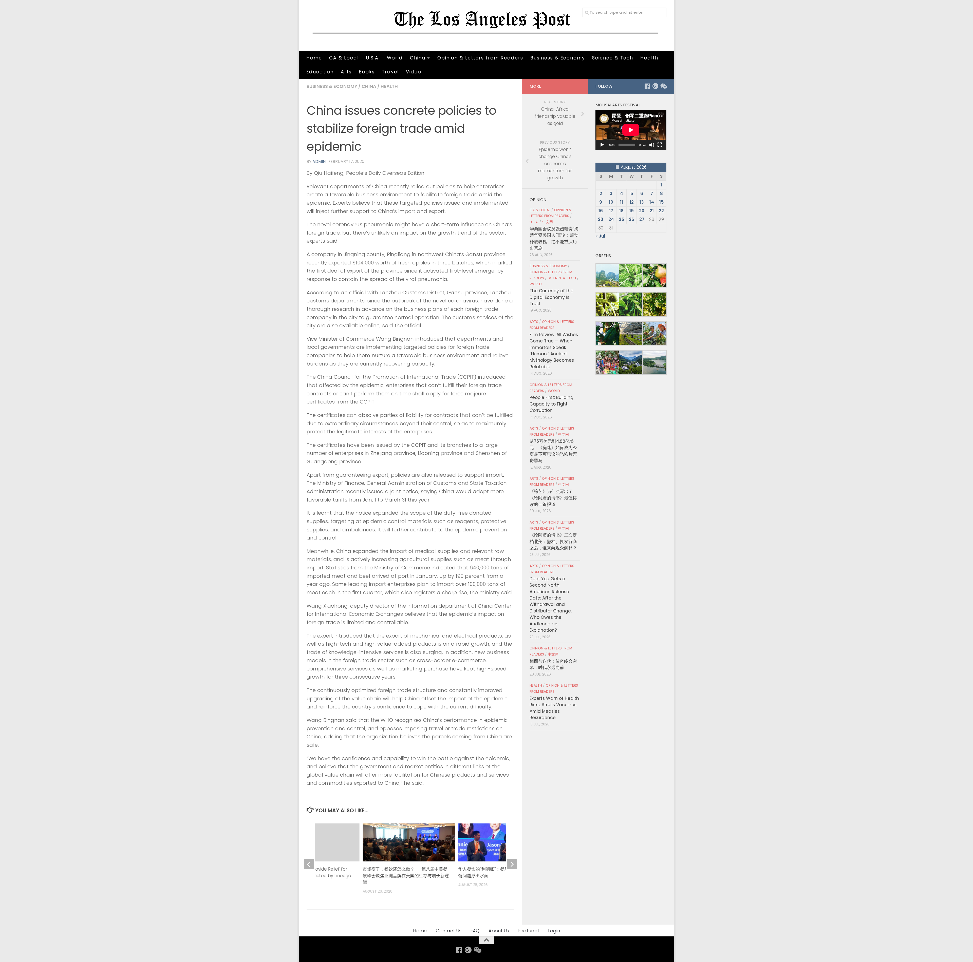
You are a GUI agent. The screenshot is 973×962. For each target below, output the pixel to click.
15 (661, 202)
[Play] (602, 144)
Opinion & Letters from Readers (480, 57)
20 (641, 211)
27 (641, 219)
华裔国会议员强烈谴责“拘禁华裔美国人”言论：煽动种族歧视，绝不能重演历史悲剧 (554, 238)
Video (413, 71)
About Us (499, 931)
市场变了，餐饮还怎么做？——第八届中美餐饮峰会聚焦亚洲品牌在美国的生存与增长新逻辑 (406, 875)
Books (367, 71)
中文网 (547, 222)
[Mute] (651, 144)
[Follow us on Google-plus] (655, 86)
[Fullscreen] (659, 144)
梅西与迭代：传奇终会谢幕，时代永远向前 (553, 664)
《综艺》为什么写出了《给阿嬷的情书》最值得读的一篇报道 (553, 497)
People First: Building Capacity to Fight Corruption (551, 403)
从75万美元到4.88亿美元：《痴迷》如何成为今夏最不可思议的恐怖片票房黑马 (553, 451)
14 (651, 202)
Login (554, 931)
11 (621, 202)
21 (652, 211)
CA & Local (344, 57)
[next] (512, 864)
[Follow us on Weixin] (663, 86)
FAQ (475, 931)
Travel (390, 71)
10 (611, 202)
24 (611, 219)
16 (600, 211)
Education (320, 71)
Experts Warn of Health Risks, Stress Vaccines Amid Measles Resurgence (554, 708)
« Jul (600, 236)
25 (621, 219)
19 (631, 211)
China (418, 57)
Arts (346, 71)
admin (319, 161)
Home (314, 57)
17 (611, 211)
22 (661, 211)
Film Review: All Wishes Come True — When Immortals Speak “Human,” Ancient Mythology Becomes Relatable (554, 351)
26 (631, 219)
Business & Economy (557, 57)
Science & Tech (612, 57)
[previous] (309, 864)
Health (649, 57)
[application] (630, 130)
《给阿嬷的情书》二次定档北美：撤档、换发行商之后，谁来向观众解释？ (553, 541)
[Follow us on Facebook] (647, 86)
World (395, 57)
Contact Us (448, 931)
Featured (528, 931)
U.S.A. (373, 57)
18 (621, 211)
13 (642, 202)
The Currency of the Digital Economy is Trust (551, 297)
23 (600, 219)
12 (632, 202)
